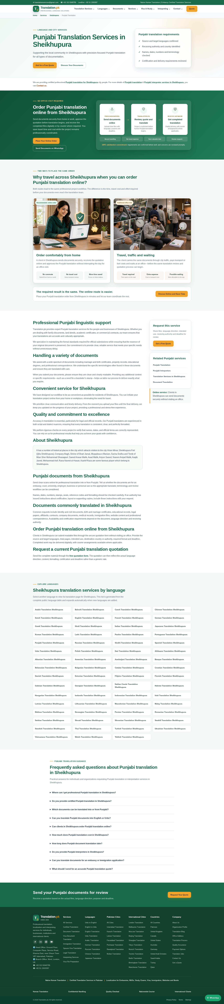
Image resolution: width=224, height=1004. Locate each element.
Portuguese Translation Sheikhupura (171, 634)
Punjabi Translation (161, 365)
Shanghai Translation (137, 940)
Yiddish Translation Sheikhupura (129, 737)
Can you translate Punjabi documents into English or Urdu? (81, 818)
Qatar (152, 967)
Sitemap (188, 1000)
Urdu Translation (91, 936)
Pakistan (153, 927)
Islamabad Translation (115, 927)
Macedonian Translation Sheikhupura (131, 704)
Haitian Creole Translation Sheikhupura (126, 685)
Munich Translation (136, 949)
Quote (192, 9)
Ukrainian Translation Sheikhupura (170, 729)
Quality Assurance (179, 945)
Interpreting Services (71, 957)
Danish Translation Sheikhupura (49, 676)
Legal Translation (69, 953)
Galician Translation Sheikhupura (50, 686)
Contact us (41, 85)
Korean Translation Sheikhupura (49, 634)
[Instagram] (46, 942)
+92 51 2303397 (91, 2)
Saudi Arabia (155, 958)
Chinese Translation (92, 954)
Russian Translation (92, 949)
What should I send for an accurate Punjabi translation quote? (82, 869)
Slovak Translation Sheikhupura (89, 720)
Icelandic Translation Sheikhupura (90, 695)
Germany (153, 949)
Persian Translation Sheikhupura (129, 712)
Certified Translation (70, 927)
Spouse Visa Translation (72, 948)
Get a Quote (177, 963)
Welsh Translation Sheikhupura (89, 737)
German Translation (92, 945)
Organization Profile (179, 927)
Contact (178, 9)
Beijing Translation (136, 936)
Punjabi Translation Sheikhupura (49, 643)
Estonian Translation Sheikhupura (90, 676)
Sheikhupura (54, 15)
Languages (104, 9)
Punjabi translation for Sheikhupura (82, 82)
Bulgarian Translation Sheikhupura (90, 668)
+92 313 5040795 (69, 2)
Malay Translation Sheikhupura (168, 704)
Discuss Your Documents (72, 65)
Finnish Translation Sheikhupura (169, 676)
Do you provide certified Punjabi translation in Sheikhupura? (81, 801)
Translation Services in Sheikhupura (169, 376)
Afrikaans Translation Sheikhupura (170, 651)
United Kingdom (156, 932)
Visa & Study (148, 9)
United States (155, 940)
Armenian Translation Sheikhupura (90, 659)
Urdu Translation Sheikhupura (48, 651)
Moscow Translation (136, 932)
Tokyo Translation (135, 945)
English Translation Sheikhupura (89, 618)
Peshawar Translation (115, 945)
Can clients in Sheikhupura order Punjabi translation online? (81, 826)
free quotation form (78, 556)
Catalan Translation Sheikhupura (129, 668)
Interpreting (164, 9)
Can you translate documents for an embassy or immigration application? (88, 860)
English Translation (92, 932)
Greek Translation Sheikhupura (48, 626)
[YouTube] (51, 942)
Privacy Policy (171, 1000)
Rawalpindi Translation (115, 949)
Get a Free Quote (163, 344)
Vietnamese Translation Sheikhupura (51, 737)
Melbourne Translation (137, 927)
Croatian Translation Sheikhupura (170, 668)
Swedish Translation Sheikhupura (50, 729)
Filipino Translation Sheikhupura (129, 676)
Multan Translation (114, 954)
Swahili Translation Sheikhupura (169, 720)
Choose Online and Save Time (171, 294)
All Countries (155, 923)
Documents (119, 9)
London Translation (136, 923)
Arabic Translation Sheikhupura (49, 610)
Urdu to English (91, 923)
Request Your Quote (179, 895)
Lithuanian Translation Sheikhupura (91, 704)
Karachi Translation (114, 932)
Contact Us (176, 958)
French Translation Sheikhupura (129, 618)
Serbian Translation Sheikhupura (49, 720)
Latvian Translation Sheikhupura (49, 704)
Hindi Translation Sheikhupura (88, 626)
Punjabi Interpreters (162, 371)
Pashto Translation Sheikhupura (129, 634)
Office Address (178, 936)
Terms (181, 1000)
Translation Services (84, 9)
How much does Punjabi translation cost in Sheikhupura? (80, 835)
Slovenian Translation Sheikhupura (130, 720)
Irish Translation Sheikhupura (168, 695)
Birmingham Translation (137, 963)
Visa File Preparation (71, 962)
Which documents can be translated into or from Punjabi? (80, 809)
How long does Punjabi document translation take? (77, 843)
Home (35, 15)
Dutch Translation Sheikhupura (49, 618)
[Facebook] (35, 942)
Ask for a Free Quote (45, 65)
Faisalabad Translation (115, 940)
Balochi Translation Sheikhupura (89, 610)
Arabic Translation (92, 940)
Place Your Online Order (46, 141)
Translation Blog (178, 932)
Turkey (153, 963)
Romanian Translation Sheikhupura (170, 712)
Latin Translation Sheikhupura (88, 634)
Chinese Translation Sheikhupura (169, 610)
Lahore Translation (114, 936)
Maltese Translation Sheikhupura (49, 712)
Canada (153, 936)
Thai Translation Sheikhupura (88, 729)
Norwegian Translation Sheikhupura (91, 712)
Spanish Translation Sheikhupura (169, 643)
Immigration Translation (72, 944)
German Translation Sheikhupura (169, 618)
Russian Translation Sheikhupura (89, 643)
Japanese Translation (93, 958)
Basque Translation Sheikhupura (169, 659)
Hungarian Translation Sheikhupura (50, 695)
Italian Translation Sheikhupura (129, 626)
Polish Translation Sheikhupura (89, 651)
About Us (175, 923)
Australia (153, 945)
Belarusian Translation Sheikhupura (51, 668)
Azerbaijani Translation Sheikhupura (131, 659)
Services (133, 9)
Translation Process (179, 940)
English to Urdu (91, 927)
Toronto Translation (136, 954)
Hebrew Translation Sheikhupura (169, 686)
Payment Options (179, 949)
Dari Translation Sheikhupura (128, 651)
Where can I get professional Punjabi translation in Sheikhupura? (84, 792)
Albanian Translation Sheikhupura (50, 659)
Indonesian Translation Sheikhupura (131, 695)
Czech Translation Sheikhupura (129, 610)
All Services (67, 923)
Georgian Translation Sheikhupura (90, 686)
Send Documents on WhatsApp (49, 148)
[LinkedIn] (40, 942)
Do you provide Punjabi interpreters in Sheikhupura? (78, 852)
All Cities (110, 923)
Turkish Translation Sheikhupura (129, 729)
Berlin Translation (135, 958)
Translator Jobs (178, 954)
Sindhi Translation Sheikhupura (129, 643)
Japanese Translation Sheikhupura (170, 626)
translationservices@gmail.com (46, 2)
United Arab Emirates (158, 954)
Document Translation (163, 382)
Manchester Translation (137, 967)
